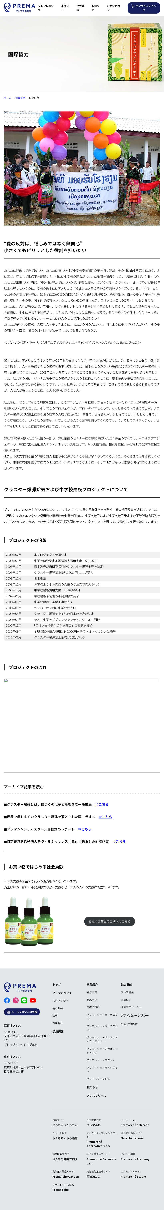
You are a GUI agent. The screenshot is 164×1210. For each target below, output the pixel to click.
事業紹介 (65, 8)
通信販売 (92, 992)
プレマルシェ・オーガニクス (102, 1016)
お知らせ (95, 8)
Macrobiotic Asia (132, 1138)
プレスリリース (96, 1096)
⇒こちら (102, 804)
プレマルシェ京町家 (98, 1079)
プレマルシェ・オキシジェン (102, 1069)
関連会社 (57, 1023)
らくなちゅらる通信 (65, 1138)
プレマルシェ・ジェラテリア (102, 1028)
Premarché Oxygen (65, 1176)
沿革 (55, 1015)
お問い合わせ (113, 8)
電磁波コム (94, 1176)
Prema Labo (60, 1190)
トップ (56, 984)
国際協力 (126, 1000)
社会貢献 (80, 8)
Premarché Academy (135, 1159)
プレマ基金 (127, 992)
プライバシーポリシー (135, 1015)
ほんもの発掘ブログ (65, 1159)
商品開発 (92, 1000)
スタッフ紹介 (60, 1000)
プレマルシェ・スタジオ (101, 1060)
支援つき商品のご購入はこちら (110, 921)
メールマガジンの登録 (24, 1012)
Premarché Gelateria (135, 1125)
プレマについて (46, 8)
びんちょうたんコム (65, 1125)
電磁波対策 (93, 1007)
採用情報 (58, 1031)
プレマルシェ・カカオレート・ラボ (102, 1050)
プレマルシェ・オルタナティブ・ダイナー (102, 1039)
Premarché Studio (133, 1176)
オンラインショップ (145, 8)
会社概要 (57, 1008)
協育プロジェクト (131, 1007)
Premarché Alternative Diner (98, 1144)
